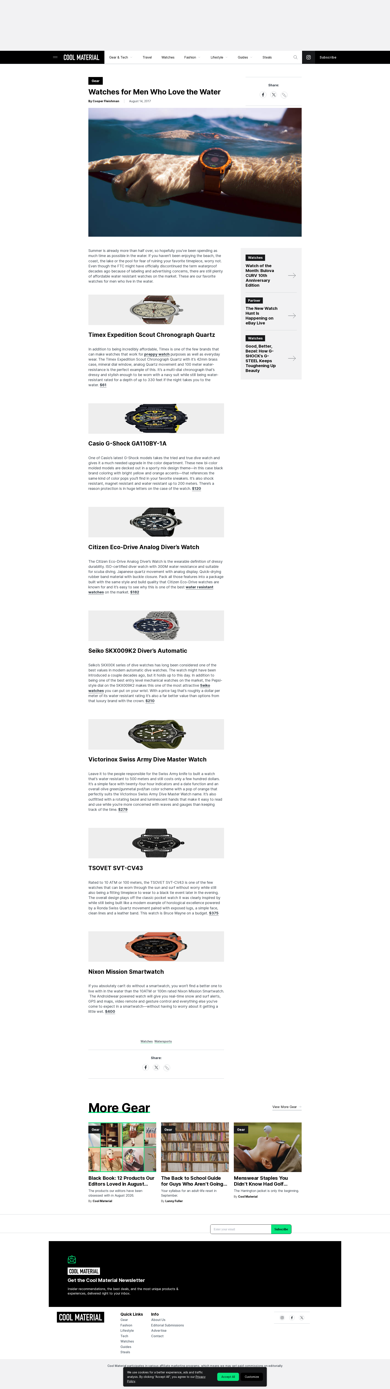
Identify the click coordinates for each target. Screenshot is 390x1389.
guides (125, 1347)
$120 (196, 488)
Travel (147, 57)
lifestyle (127, 1330)
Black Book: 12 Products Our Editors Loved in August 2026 (121, 1184)
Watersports (163, 1041)
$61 (103, 385)
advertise (159, 1330)
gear (124, 1320)
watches (127, 1341)
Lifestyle (217, 57)
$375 (214, 913)
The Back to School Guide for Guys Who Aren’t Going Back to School (192, 1184)
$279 (123, 809)
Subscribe (328, 57)
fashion (126, 1325)
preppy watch (157, 354)
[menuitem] (121, 57)
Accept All (228, 1376)
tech (124, 1336)
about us (158, 1320)
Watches (167, 57)
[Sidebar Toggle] (55, 57)
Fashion (190, 57)
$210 (150, 701)
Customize (252, 1376)
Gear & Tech (118, 57)
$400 (110, 1011)
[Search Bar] (295, 57)
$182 (134, 592)
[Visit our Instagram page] (308, 57)
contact (157, 1336)
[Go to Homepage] (81, 58)
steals (267, 57)
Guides (243, 57)
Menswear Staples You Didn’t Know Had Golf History (261, 1184)
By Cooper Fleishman (103, 101)
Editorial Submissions (167, 1325)
